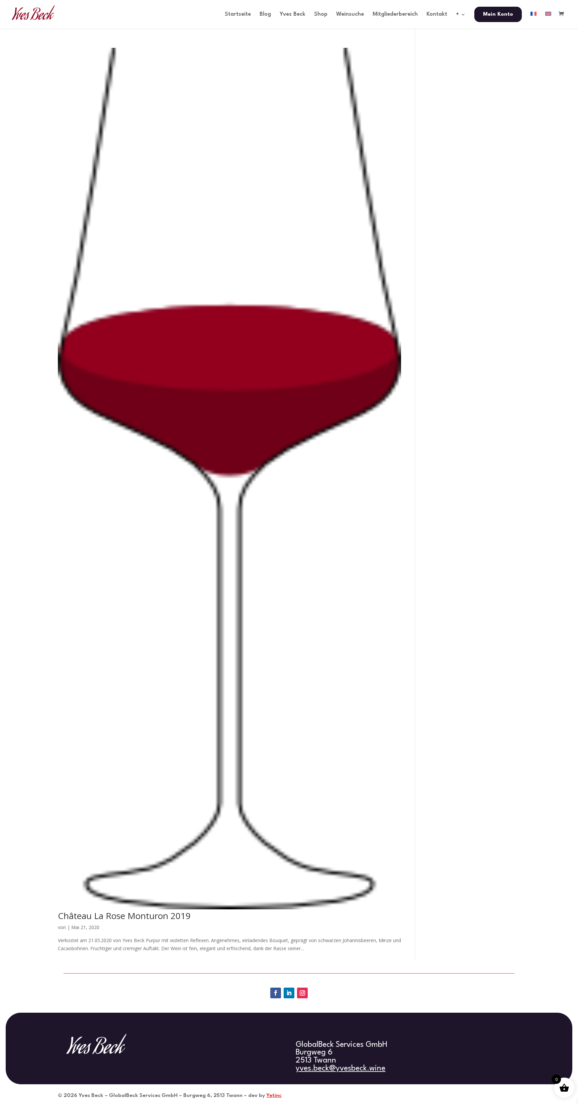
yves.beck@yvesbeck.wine (340, 1069)
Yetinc (274, 1095)
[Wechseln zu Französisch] (534, 20)
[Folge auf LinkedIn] (289, 993)
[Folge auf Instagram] (302, 993)
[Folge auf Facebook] (275, 993)
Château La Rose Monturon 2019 (124, 916)
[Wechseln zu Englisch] (548, 20)
